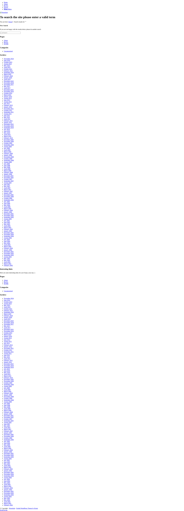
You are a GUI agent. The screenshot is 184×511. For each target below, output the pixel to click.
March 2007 (7, 189)
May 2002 (7, 260)
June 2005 (7, 222)
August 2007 (8, 183)
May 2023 (7, 65)
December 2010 (9, 124)
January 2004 (8, 250)
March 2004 (7, 246)
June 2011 (7, 115)
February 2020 (8, 76)
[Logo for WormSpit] (4, 12)
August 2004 (8, 238)
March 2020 (7, 74)
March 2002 (7, 263)
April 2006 (7, 207)
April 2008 (7, 169)
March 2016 (7, 95)
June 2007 (7, 184)
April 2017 (7, 88)
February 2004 (8, 248)
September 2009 (9, 145)
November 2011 (9, 108)
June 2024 (7, 60)
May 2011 (7, 117)
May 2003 (7, 258)
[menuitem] (94, 7)
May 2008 (7, 167)
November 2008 (9, 157)
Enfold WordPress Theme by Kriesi (27, 508)
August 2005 (8, 219)
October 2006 (8, 198)
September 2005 (9, 217)
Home (6, 2)
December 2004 (9, 232)
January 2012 (8, 107)
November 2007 (9, 177)
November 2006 (9, 196)
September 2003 (9, 255)
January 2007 (8, 193)
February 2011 (8, 121)
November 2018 (9, 83)
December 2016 (9, 90)
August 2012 (8, 102)
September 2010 (9, 127)
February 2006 (8, 210)
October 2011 (8, 110)
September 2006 (9, 200)
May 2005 (7, 224)
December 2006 (9, 195)
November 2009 (9, 141)
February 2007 (8, 191)
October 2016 (8, 93)
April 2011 (7, 119)
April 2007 (7, 188)
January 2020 (8, 77)
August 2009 (8, 146)
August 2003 (8, 257)
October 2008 (8, 158)
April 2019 (7, 79)
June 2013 (7, 100)
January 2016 (8, 96)
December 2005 (9, 214)
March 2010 (7, 136)
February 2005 (8, 229)
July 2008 (7, 164)
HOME (6, 44)
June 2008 (7, 165)
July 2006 (7, 201)
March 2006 (7, 208)
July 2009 (7, 148)
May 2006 (7, 205)
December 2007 (9, 176)
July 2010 (7, 129)
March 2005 (7, 227)
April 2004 (7, 245)
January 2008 (8, 174)
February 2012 (8, 105)
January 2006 (8, 212)
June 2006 (7, 203)
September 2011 (9, 112)
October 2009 (8, 143)
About (6, 4)
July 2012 (7, 103)
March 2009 (7, 152)
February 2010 (8, 138)
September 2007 (9, 181)
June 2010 (7, 131)
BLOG (6, 6)
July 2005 (7, 220)
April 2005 (7, 226)
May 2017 (7, 86)
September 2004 (9, 236)
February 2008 (8, 172)
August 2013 (8, 98)
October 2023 (8, 62)
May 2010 (7, 133)
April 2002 (7, 262)
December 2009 (9, 139)
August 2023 (8, 64)
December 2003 (9, 251)
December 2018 (9, 81)
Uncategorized (8, 51)
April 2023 (7, 67)
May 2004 (7, 243)
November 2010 (9, 126)
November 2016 (9, 91)
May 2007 (7, 186)
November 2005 (9, 215)
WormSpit (12, 508)
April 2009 (7, 150)
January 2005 (8, 231)
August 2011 (8, 114)
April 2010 (7, 134)
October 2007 (8, 179)
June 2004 (7, 241)
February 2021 (8, 71)
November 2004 (9, 234)
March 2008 (7, 170)
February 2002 (8, 265)
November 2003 (9, 253)
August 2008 (8, 162)
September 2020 (9, 72)
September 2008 (9, 160)
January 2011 (8, 122)
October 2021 (8, 69)
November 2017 (9, 84)
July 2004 (7, 239)
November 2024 (9, 59)
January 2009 (8, 155)
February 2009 (8, 153)
